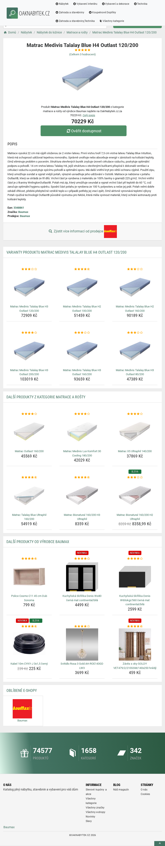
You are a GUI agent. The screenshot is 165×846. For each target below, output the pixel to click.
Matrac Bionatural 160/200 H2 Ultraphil (135, 517)
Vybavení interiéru (86, 3)
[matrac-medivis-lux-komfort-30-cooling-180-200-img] (82, 432)
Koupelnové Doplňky (104, 12)
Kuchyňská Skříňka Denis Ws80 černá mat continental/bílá (82, 598)
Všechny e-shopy (95, 812)
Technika (142, 3)
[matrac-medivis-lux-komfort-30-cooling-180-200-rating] (82, 414)
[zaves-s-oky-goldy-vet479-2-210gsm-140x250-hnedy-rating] (134, 626)
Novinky (90, 816)
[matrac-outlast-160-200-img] (29, 432)
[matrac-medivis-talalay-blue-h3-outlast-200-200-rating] (29, 333)
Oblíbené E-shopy (21, 690)
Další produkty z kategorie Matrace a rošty (45, 397)
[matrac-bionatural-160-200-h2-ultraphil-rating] (134, 477)
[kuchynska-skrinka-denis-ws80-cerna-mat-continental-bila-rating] (82, 559)
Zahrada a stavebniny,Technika (77, 21)
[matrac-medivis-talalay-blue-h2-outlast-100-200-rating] (82, 269)
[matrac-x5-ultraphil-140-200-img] (134, 432)
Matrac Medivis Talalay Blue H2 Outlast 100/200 (82, 308)
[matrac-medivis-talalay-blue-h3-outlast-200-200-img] (29, 351)
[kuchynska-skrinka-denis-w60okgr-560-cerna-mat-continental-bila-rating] (134, 559)
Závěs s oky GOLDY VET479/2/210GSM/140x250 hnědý (134, 666)
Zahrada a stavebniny (71, 12)
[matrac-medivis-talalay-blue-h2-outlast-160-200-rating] (134, 269)
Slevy (89, 821)
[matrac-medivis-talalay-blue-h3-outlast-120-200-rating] (29, 269)
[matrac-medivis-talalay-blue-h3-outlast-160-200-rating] (82, 333)
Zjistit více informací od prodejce (78, 231)
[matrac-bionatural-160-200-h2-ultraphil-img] (134, 496)
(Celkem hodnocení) (82, 54)
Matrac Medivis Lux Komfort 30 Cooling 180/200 (82, 453)
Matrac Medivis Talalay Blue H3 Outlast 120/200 (29, 308)
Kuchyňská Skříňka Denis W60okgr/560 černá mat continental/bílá (134, 600)
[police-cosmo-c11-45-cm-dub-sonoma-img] (29, 577)
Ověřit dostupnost (86, 131)
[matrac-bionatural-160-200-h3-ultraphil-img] (82, 496)
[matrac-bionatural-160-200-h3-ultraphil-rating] (82, 477)
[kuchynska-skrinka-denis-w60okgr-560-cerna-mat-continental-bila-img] (134, 577)
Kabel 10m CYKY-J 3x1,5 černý (29, 663)
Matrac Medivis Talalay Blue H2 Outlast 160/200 (135, 308)
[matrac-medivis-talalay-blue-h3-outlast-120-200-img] (29, 287)
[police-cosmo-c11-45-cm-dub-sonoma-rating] (29, 559)
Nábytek (64, 3)
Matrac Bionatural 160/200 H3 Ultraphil (82, 517)
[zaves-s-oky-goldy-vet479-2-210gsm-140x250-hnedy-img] (134, 644)
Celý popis (89, 115)
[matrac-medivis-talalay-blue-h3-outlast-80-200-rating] (134, 333)
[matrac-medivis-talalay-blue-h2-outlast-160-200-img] (134, 287)
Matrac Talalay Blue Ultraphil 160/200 (29, 517)
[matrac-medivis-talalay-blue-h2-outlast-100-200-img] (82, 287)
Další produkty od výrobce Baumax (37, 541)
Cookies (145, 794)
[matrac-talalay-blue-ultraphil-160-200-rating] (29, 477)
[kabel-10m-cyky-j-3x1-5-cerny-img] (29, 644)
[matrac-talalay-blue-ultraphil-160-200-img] (29, 496)
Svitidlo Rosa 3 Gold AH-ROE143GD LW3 (82, 666)
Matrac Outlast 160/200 (29, 451)
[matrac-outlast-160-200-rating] (29, 414)
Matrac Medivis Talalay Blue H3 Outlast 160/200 (82, 372)
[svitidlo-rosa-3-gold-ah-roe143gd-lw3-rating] (82, 626)
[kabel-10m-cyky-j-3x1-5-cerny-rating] (29, 626)
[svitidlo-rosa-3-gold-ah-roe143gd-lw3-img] (82, 644)
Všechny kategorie (113, 21)
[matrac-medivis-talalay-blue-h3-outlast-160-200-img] (82, 351)
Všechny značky (95, 807)
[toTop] (159, 843)
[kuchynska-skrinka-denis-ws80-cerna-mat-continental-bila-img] (82, 577)
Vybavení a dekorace (117, 3)
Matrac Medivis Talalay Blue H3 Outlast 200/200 (29, 372)
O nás (144, 789)
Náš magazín (121, 789)
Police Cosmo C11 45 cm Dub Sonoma (29, 598)
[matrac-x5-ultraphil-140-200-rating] (134, 414)
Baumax (23, 212)
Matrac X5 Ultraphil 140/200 (135, 451)
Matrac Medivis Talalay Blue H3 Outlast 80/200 (135, 372)
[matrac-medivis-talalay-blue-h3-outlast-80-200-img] (134, 351)
